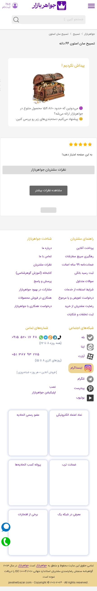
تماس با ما (45, 256)
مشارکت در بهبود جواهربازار (35, 289)
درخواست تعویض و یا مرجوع (76, 298)
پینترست (79, 388)
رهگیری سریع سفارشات (79, 256)
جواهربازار (89, 34)
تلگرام (81, 378)
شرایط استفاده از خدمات (79, 289)
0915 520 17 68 (24, 337)
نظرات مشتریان (42, 264)
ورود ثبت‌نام (6, 5)
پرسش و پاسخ (43, 281)
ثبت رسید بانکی (84, 273)
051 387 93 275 (25, 354)
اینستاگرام (76, 367)
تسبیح (76, 34)
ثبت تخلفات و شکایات (80, 314)
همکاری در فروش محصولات (35, 298)
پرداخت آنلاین (85, 248)
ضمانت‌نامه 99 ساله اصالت (78, 264)
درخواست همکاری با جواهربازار (33, 306)
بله (83, 337)
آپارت (81, 356)
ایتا (83, 346)
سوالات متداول (85, 281)
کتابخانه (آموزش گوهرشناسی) (34, 273)
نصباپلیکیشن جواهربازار (44, 390)
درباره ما (47, 248)
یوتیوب (80, 397)
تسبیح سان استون (58, 34)
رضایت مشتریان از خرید (79, 306)
